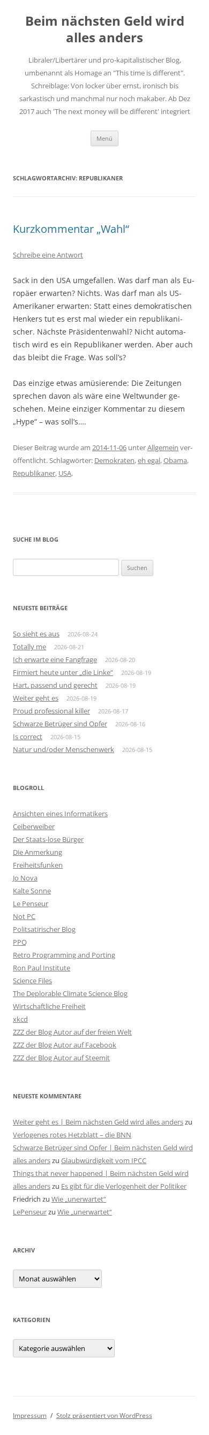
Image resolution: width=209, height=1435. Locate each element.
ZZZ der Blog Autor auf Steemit (61, 1057)
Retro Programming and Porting (64, 955)
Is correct (27, 736)
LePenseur (30, 1212)
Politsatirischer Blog (44, 929)
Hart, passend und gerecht (55, 685)
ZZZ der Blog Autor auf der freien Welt (72, 1032)
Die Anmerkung (37, 852)
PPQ (20, 942)
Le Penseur (30, 903)
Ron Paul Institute (41, 968)
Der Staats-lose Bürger (48, 839)
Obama (175, 460)
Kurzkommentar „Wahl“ (71, 229)
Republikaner (34, 473)
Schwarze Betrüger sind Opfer (60, 723)
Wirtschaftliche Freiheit (49, 1006)
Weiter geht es (35, 698)
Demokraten (114, 460)
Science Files (32, 980)
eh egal (149, 460)
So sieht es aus (36, 634)
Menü (104, 138)
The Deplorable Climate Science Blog (70, 993)
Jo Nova (25, 878)
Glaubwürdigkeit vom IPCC (103, 1160)
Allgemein (162, 447)
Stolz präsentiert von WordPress (104, 1415)
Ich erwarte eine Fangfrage (55, 659)
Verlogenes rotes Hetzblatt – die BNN (72, 1135)
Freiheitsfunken (38, 865)
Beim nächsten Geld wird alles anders (104, 29)
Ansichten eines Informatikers (60, 813)
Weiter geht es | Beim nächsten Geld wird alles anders (98, 1122)
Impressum (30, 1415)
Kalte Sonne (32, 890)
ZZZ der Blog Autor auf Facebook (64, 1045)
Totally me (29, 646)
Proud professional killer (51, 711)
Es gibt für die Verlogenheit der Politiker (123, 1186)
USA (64, 473)
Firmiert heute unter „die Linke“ (63, 672)
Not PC (24, 916)
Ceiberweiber (34, 826)
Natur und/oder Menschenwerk (63, 749)
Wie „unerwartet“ (78, 1199)
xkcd (20, 1019)
